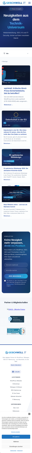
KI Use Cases (16, 393)
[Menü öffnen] (29, 3)
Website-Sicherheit (16, 396)
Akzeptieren (16, 436)
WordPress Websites (16, 380)
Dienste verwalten (15, 432)
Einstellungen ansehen (16, 446)
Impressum (20, 450)
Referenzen (16, 411)
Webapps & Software (16, 387)
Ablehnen (16, 441)
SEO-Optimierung (16, 390)
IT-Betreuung (16, 399)
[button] (29, 414)
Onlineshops (16, 384)
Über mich (16, 408)
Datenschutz (13, 450)
